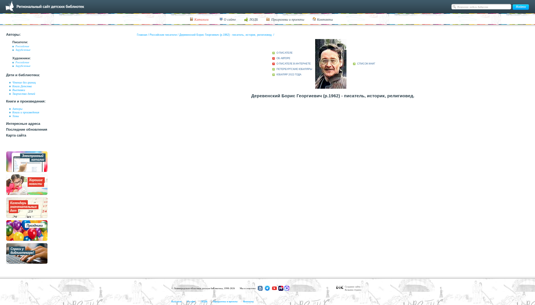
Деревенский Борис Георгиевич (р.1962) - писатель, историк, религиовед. (226, 34)
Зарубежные (23, 49)
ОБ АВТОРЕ (283, 58)
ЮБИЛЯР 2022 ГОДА (288, 74)
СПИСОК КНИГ (366, 63)
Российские (22, 46)
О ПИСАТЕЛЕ (284, 52)
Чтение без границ (24, 82)
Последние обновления (26, 130)
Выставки (18, 90)
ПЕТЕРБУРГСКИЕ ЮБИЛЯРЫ (294, 69)
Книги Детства (22, 86)
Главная (142, 34)
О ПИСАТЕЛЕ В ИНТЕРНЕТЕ (293, 63)
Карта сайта (16, 135)
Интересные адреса (23, 124)
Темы (15, 116)
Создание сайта (352, 286)
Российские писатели (163, 34)
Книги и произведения (25, 112)
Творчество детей (23, 93)
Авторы (17, 108)
